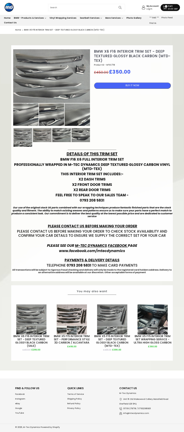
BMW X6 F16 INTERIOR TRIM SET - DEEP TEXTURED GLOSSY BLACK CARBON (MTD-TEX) (132, 56)
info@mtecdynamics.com (136, 413)
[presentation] (10, 137)
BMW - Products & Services (29, 18)
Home (18, 29)
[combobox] (86, 7)
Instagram (20, 398)
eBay (17, 403)
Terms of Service (75, 394)
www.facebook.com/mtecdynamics (92, 250)
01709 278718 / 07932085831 (137, 408)
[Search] (120, 7)
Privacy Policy (74, 408)
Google (18, 408)
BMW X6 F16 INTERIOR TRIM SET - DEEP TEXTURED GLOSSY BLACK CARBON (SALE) (31, 341)
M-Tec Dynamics (31, 427)
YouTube (19, 413)
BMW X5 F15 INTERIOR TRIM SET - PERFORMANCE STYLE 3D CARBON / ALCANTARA (72, 339)
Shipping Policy (74, 398)
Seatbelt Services (90, 18)
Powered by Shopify (50, 427)
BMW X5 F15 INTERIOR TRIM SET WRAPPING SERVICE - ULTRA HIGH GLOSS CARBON (152, 339)
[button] (170, 7)
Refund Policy (74, 403)
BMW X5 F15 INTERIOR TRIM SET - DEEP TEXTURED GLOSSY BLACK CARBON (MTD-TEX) (112, 341)
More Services (113, 18)
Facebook (20, 394)
